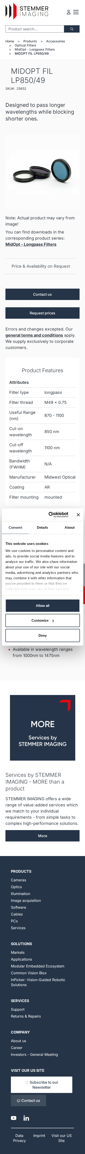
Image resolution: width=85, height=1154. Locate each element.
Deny (43, 635)
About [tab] (70, 527)
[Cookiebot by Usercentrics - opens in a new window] (50, 515)
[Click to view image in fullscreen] (42, 172)
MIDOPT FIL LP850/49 (32, 53)
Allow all (42, 605)
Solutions (21, 943)
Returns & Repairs (26, 1016)
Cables (17, 914)
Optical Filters (25, 45)
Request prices (42, 313)
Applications (21, 959)
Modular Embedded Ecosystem (37, 966)
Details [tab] (42, 527)
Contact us (42, 294)
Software (18, 907)
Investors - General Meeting (34, 1054)
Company (20, 1032)
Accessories (55, 41)
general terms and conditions (34, 335)
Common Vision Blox (29, 973)
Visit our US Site (27, 1070)
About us (18, 1041)
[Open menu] (76, 12)
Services (18, 928)
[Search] (72, 29)
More (42, 835)
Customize (40, 620)
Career (16, 1047)
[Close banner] (78, 514)
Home (9, 41)
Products (30, 41)
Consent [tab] (15, 527)
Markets (17, 952)
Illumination (20, 893)
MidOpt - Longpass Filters (35, 49)
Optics (16, 887)
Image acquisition (26, 900)
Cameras (18, 880)
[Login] (68, 12)
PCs (14, 921)
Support (17, 1009)
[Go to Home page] (26, 11)
